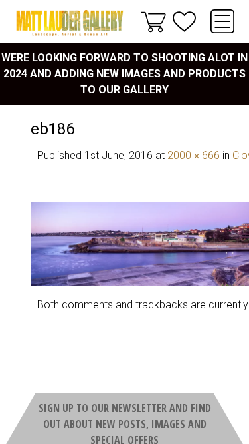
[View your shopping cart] (153, 21)
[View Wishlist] (184, 21)
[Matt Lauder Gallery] (69, 23)
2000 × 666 (193, 155)
